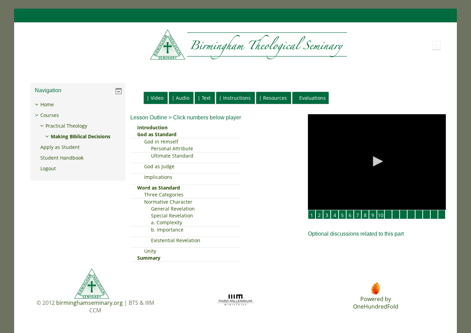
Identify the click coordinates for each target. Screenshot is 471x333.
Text (206, 98)
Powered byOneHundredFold (375, 302)
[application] (377, 162)
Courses (49, 115)
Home (47, 104)
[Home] (187, 45)
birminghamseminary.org (89, 303)
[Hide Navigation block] (119, 91)
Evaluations (312, 98)
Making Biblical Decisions (80, 136)
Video (157, 98)
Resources (275, 98)
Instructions (237, 98)
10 (380, 215)
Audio (182, 98)
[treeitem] (78, 136)
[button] (436, 45)
